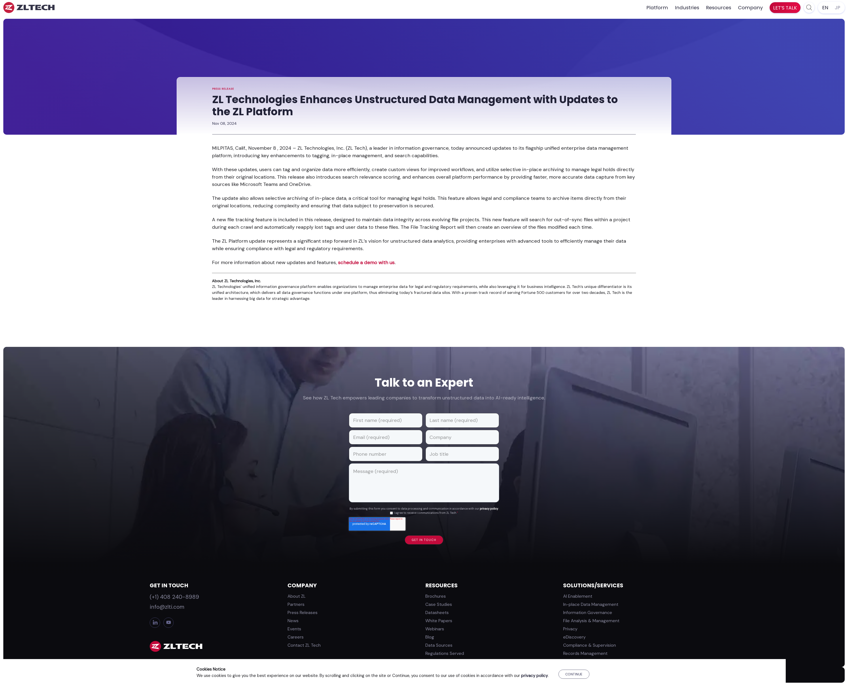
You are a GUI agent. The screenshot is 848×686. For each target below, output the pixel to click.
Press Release (223, 89)
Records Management (585, 653)
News (293, 621)
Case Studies (438, 604)
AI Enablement (577, 596)
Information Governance (587, 612)
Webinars (434, 629)
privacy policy (489, 508)
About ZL (297, 596)
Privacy (570, 629)
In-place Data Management (590, 604)
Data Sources (438, 645)
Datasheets (437, 612)
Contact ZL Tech (304, 645)
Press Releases (303, 612)
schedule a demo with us (366, 262)
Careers (296, 637)
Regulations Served (444, 653)
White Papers (438, 621)
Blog (429, 637)
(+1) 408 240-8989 (174, 597)
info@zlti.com (167, 606)
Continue (574, 674)
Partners (296, 604)
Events (294, 629)
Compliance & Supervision (589, 645)
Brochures (435, 596)
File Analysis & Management (591, 621)
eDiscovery (574, 637)
